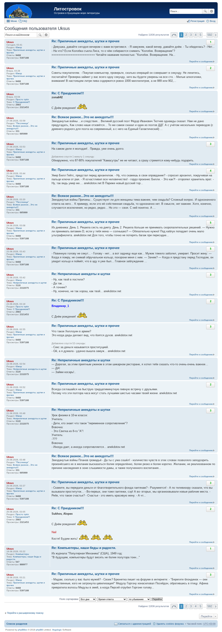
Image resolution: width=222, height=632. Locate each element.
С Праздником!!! (21, 102)
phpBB (39, 630)
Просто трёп (22, 99)
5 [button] (200, 34)
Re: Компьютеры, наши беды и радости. (84, 548)
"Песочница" (22, 123)
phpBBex (22, 630)
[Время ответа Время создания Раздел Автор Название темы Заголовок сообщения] (112, 599)
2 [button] (186, 34)
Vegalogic (57, 630)
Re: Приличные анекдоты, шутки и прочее (85, 41)
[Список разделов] (29, 10)
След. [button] (216, 35)
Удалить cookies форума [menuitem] (170, 623)
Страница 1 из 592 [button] (174, 35)
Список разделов (17, 623)
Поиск (205, 11)
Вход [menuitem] (212, 21)
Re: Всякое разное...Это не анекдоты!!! (83, 117)
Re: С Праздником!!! (68, 93)
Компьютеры (22, 554)
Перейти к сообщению (201, 61)
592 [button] (209, 34)
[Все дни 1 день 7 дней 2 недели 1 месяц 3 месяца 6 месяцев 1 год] (87, 599)
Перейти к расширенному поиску (25, 613)
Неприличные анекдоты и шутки (30, 283)
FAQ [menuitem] (24, 21)
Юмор (19, 47)
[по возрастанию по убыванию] (139, 599)
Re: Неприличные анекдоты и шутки (81, 274)
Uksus (10, 42)
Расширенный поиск (211, 11)
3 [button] (191, 34)
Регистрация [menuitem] (197, 21)
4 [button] (195, 34)
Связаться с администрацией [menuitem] (134, 623)
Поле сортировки (68, 599)
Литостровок (68, 9)
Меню (14, 21)
